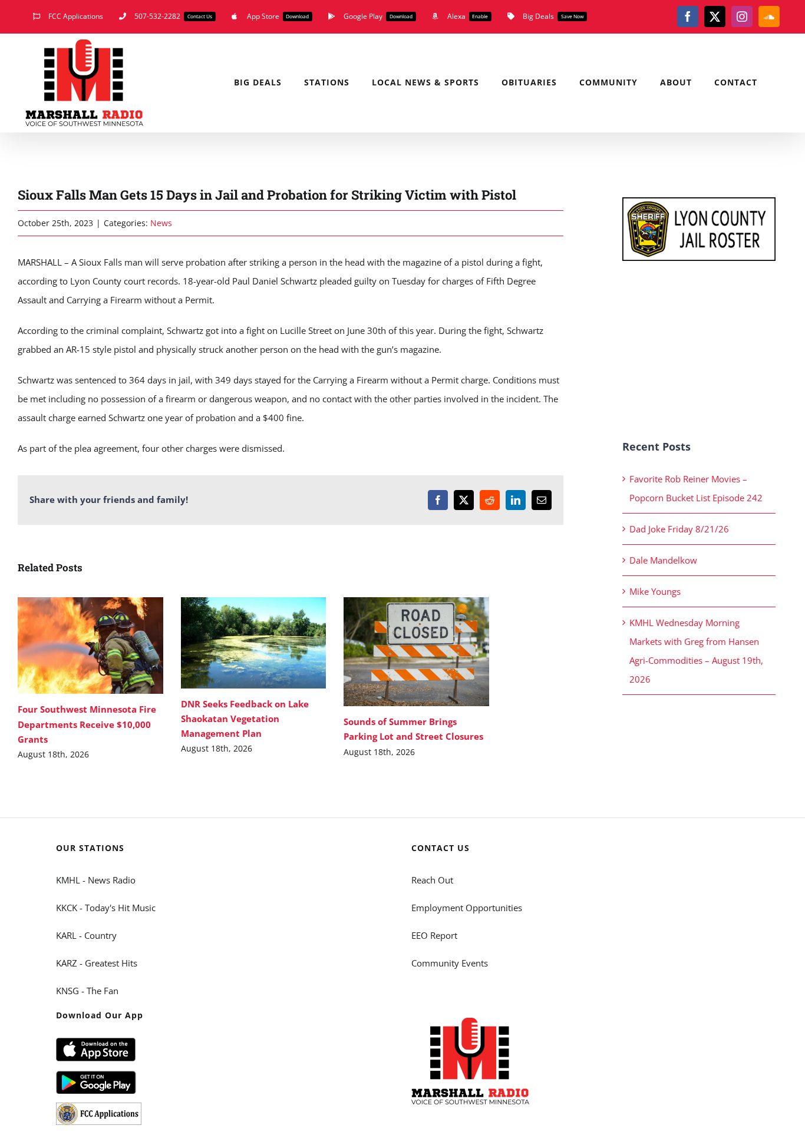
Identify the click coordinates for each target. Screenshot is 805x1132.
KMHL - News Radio (96, 880)
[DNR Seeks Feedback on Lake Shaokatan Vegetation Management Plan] (253, 643)
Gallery (107, 646)
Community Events (449, 963)
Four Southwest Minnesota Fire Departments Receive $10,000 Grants (73, 646)
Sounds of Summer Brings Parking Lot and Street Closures (399, 651)
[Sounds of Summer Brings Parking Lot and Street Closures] (416, 651)
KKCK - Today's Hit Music (106, 907)
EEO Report (434, 935)
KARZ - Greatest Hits (96, 963)
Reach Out (432, 880)
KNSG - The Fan (87, 991)
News (161, 223)
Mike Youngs (655, 591)
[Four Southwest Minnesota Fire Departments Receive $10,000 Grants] (90, 645)
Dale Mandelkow (663, 560)
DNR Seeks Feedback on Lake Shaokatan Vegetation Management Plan (236, 643)
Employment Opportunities (466, 907)
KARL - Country (86, 935)
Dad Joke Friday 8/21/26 (679, 529)
